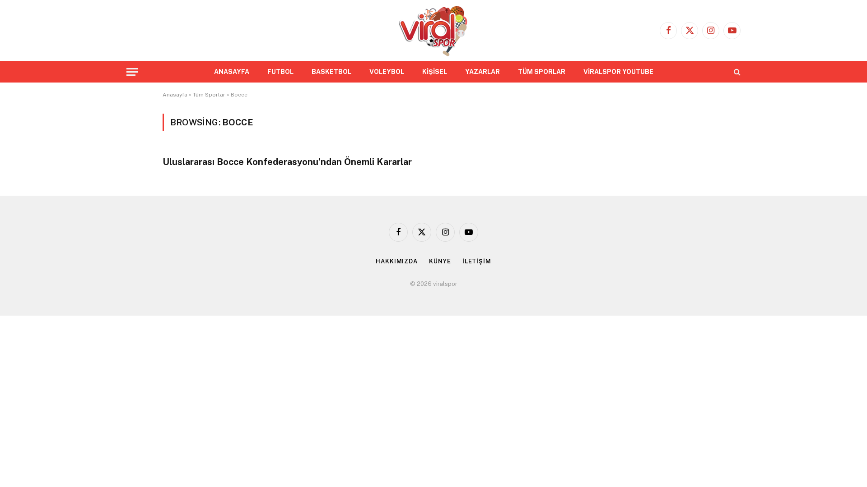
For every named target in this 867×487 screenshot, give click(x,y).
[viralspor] (433, 30)
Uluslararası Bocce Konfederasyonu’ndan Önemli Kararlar (287, 161)
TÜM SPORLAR (541, 71)
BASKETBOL (331, 71)
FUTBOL (280, 71)
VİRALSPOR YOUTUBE (618, 71)
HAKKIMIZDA (397, 261)
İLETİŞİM (476, 261)
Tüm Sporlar (209, 95)
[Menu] (132, 72)
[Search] (736, 72)
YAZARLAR (482, 71)
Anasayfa (175, 95)
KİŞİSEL (434, 71)
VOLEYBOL (386, 71)
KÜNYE (440, 261)
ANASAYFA (231, 71)
